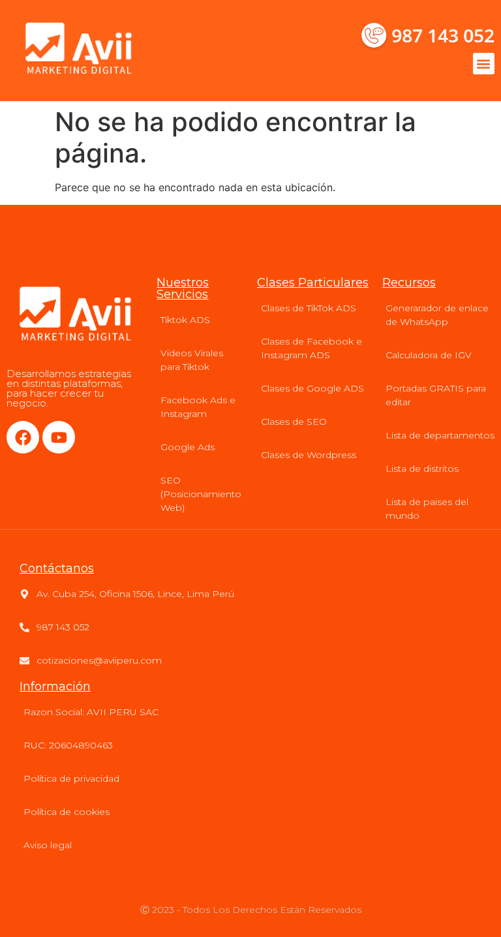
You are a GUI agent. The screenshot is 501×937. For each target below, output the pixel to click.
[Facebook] (23, 437)
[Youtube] (58, 437)
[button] (483, 63)
